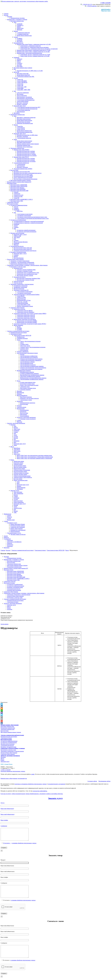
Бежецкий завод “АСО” (20, 234)
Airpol (15, 435)
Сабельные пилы (25, 386)
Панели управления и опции (25, 306)
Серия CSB (20, 85)
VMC (15, 512)
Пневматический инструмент (18, 332)
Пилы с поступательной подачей (29, 385)
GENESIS (19, 24)
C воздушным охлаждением (24, 214)
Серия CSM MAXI (22, 82)
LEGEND (19, 40)
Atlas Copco (17, 429)
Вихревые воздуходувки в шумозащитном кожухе (27, 173)
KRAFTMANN (21, 487)
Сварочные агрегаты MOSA (25, 310)
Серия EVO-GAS (18, 195)
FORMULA (20, 25)
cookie (32, 774)
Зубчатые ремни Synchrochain (22, 470)
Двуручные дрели (25, 345)
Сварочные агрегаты (13, 202)
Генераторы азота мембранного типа (27, 274)
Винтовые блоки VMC (16, 201)
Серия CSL (20, 79)
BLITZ (19, 326)
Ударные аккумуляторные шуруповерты (31, 359)
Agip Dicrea (17, 449)
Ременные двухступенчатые (24, 146)
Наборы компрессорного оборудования (28, 144)
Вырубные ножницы (26, 397)
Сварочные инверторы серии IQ (26, 318)
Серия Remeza (21, 127)
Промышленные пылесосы (27, 402)
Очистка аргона (18, 282)
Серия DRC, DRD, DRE (23, 89)
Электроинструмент (16, 334)
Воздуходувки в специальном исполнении (25, 179)
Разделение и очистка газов (18, 266)
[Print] (55, 717)
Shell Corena (17, 451)
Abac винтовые (18, 492)
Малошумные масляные (23, 122)
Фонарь (22, 354)
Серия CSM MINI (22, 81)
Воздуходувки (14, 170)
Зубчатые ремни (18, 464)
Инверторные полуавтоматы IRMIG (27, 322)
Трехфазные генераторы (20, 287)
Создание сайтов (92, 781)
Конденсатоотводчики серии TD (23, 247)
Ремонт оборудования (16, 528)
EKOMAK (20, 489)
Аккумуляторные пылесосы (28, 364)
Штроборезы (20, 392)
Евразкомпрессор (18, 43)
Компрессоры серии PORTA (21, 149)
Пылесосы (20, 401)
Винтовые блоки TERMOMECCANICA (21, 199)
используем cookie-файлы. (40, 791)
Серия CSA (20, 84)
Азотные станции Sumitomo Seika (26, 269)
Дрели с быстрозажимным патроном (30, 341)
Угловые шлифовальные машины (29, 373)
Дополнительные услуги (14, 533)
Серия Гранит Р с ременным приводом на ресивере (34, 47)
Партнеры (10, 540)
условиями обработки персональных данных (23, 843)
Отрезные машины (25, 389)
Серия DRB (20, 88)
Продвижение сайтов (104, 781)
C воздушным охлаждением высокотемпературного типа (33, 218)
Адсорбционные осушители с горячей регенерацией (28, 223)
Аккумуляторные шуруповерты (29, 357)
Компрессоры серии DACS (21, 157)
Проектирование (15, 531)
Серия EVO (17, 193)
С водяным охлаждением (24, 293)
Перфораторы (21, 337)
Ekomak (16, 438)
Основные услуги (12, 522)
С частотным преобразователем (25, 100)
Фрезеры (19, 391)
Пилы (18, 381)
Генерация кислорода (20, 277)
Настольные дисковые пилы (28, 388)
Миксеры (19, 421)
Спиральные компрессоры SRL (25, 76)
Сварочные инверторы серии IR (26, 316)
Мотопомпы (23, 414)
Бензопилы (23, 411)
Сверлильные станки (26, 400)
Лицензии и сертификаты (14, 541)
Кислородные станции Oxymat (25, 280)
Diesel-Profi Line (21, 299)
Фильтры (12, 424)
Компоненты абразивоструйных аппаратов (22, 263)
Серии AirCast (21, 129)
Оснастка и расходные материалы (26, 417)
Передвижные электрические (25, 98)
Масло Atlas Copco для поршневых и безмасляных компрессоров (35, 457)
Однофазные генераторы (20, 285)
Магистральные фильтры (21, 242)
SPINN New (20, 28)
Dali (15, 91)
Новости (9, 517)
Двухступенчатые (22, 95)
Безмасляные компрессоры (24, 35)
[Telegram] (55, 704)
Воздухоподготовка (12, 203)
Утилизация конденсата (17, 246)
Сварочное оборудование (17, 307)
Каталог (6, 15)
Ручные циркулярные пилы (27, 382)
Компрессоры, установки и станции (17, 19)
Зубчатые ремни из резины (21, 473)
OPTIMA (19, 328)
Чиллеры (9, 16)
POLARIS (19, 66)
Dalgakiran (16, 440)
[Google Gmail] (55, 721)
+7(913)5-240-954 (91, 6)
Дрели (18, 340)
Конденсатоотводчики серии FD (23, 249)
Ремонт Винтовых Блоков (17, 524)
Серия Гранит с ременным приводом (30, 45)
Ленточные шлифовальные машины (30, 376)
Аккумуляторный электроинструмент (27, 353)
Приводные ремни (19, 461)
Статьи (9, 518)
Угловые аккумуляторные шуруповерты (31, 369)
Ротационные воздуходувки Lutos (23, 174)
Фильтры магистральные (17, 233)
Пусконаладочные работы (17, 525)
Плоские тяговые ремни (20, 474)
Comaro (16, 37)
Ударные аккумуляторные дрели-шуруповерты (33, 367)
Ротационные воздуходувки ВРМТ (23, 176)
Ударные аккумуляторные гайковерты (30, 360)
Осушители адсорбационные (9, 742)
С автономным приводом (24, 138)
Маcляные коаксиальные (24, 119)
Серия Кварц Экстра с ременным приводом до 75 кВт (35, 54)
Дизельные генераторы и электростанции (22, 284)
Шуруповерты (24, 350)
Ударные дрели (24, 348)
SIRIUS (19, 60)
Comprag (16, 208)
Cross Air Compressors (23, 92)
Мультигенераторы (19, 288)
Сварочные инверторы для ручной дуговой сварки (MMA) (30, 313)
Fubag (15, 139)
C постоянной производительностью (27, 108)
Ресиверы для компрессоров (18, 252)
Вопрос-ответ (11, 519)
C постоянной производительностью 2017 (28, 107)
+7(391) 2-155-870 (5, 770)
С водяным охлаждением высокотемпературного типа (32, 217)
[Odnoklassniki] (55, 708)
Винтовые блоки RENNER (17, 189)
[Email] (55, 719)
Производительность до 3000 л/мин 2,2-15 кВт (30, 70)
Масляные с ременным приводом (26, 117)
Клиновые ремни (18, 462)
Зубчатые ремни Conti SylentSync (23, 477)
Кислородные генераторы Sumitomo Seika (28, 278)
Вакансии (10, 546)
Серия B (16, 192)
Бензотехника (21, 408)
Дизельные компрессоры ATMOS (23, 168)
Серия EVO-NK (18, 196)
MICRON (19, 29)
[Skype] (55, 715)
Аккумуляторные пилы (26, 363)
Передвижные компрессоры (24, 132)
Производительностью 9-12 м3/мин (27, 155)
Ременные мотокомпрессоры (25, 123)
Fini (15, 69)
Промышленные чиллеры (17, 18)
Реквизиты (10, 544)
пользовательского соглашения (56, 784)
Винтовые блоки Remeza (17, 187)
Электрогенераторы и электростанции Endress (26, 294)
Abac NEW (17, 237)
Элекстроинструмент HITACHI (22, 335)
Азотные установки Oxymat (24, 271)
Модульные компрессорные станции (20, 180)
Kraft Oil (16, 452)
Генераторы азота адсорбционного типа (28, 272)
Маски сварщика (18, 325)
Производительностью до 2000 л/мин (27, 135)
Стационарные (21, 164)
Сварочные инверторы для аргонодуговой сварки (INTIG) (30, 323)
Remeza (16, 31)
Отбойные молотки (22, 338)
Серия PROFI (20, 296)
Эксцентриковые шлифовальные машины (31, 379)
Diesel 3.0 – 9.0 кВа (22, 302)
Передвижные (21, 111)
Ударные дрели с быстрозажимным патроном (32, 347)
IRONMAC (17, 113)
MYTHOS (20, 41)
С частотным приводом (23, 110)
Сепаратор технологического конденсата (25, 250)
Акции (9, 515)
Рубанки (19, 405)
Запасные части (14, 490)
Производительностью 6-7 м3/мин (26, 154)
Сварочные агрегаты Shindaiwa (25, 312)
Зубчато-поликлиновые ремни (22, 476)
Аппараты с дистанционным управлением (22, 262)
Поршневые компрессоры (17, 114)
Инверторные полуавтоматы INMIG (27, 321)
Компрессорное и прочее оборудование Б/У (19, 182)
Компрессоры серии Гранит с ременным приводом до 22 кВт (34, 44)
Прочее (16, 511)
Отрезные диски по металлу (28, 419)
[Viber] (55, 713)
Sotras (15, 445)
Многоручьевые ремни (20, 467)
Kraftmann (16, 57)
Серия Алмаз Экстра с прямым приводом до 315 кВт (34, 56)
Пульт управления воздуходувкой (23, 177)
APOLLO (19, 59)
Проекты (9, 543)
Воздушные (20, 94)
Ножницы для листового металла (29, 398)
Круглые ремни (18, 479)
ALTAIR (19, 65)
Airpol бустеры (18, 508)
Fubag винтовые (18, 500)
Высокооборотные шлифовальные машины (32, 375)
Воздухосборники (19, 258)
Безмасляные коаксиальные (24, 141)
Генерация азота (18, 268)
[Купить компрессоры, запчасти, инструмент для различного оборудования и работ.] (24, 1)
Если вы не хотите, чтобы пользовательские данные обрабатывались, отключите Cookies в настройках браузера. (32, 793)
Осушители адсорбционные (18, 220)
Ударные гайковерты (22, 351)
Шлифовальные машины (24, 370)
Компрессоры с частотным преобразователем (29, 53)
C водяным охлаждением (24, 215)
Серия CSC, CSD (21, 86)
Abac (15, 22)
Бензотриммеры (24, 416)
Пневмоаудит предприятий (17, 530)
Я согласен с (7, 843)
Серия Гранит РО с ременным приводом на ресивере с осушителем (39, 48)
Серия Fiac (20, 126)
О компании (7, 539)
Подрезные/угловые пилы (27, 383)
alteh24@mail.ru (105, 9)
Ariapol (16, 225)
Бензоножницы (24, 410)
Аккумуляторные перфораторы (28, 356)
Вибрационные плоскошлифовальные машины (33, 378)
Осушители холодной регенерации (26, 231)
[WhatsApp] (55, 710)
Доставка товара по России (18, 534)
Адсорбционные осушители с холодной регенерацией (29, 221)
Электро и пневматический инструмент (18, 331)
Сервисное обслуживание (17, 527)
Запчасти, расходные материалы (16, 423)
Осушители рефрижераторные (18, 205)
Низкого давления (22, 104)
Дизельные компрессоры (17, 148)
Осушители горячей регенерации (26, 230)
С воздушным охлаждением (24, 291)
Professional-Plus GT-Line (24, 300)
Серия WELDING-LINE (23, 304)
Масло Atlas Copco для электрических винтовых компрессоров (34, 455)
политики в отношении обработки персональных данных (31, 784)
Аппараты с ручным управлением (19, 261)
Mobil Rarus (17, 448)
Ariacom (16, 206)
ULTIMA (19, 329)
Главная (6, 13)
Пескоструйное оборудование (15, 259)
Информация (7, 514)
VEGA (19, 62)
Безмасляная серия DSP (23, 75)
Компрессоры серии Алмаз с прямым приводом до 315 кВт (33, 51)
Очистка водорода (19, 281)
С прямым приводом (22, 34)
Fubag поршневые (19, 502)
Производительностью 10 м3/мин (26, 161)
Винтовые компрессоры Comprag (23, 67)
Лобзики (19, 394)
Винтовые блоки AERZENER (18, 184)
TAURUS (19, 63)
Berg (15, 442)
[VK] (55, 706)
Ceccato (16, 78)
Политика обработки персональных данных (13, 771)
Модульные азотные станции (25, 275)
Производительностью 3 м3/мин (26, 151)
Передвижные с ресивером (24, 97)
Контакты (6, 547)
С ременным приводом (23, 32)
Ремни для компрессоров (20, 480)
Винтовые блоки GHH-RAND (18, 186)
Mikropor (16, 244)
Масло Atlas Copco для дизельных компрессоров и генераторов (34, 458)
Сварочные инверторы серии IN (26, 315)
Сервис (6, 521)
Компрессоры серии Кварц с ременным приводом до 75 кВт (33, 50)
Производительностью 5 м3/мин (26, 152)
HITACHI (16, 72)
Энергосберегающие (22, 101)
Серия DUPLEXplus (22, 303)
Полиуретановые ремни (20, 471)
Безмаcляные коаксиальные (24, 120)
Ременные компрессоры (23, 145)
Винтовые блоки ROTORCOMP (19, 190)
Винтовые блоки (11, 183)
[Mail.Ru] (55, 723)
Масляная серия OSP (22, 73)
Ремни (12, 460)
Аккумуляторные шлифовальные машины (32, 366)
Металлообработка (22, 395)
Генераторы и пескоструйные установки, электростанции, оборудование (27, 265)
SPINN (19, 26)
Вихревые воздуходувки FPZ (22, 171)
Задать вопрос (4, 624)
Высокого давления (22, 103)
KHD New (20, 211)
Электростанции (21, 407)
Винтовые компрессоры (17, 21)
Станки (19, 420)
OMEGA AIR (17, 236)
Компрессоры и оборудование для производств (14, 778)
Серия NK (16, 198)
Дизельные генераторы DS (21, 290)
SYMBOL (19, 38)
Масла (12, 446)
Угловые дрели (24, 344)
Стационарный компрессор (21, 163)
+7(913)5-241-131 (87, 4)
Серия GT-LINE (21, 297)
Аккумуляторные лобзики (27, 361)
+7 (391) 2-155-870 (105, 2)
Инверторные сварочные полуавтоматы (25, 319)
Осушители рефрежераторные (9, 741)
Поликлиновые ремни (20, 465)
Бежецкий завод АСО (20, 105)
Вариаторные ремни (19, 468)
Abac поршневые (18, 493)
